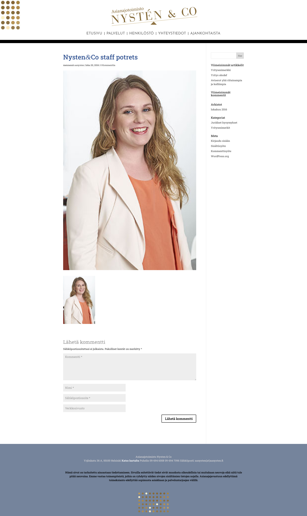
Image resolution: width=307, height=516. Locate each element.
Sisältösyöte (218, 146)
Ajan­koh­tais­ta (205, 34)
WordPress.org (220, 156)
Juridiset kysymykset (224, 122)
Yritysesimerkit (220, 127)
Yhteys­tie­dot (172, 34)
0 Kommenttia (107, 65)
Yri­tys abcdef (219, 75)
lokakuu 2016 (219, 109)
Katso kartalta (130, 460)
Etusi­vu (94, 34)
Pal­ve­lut (115, 34)
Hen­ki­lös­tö (141, 34)
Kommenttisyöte (221, 151)
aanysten (79, 65)
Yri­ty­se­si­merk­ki (221, 70)
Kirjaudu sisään (220, 140)
